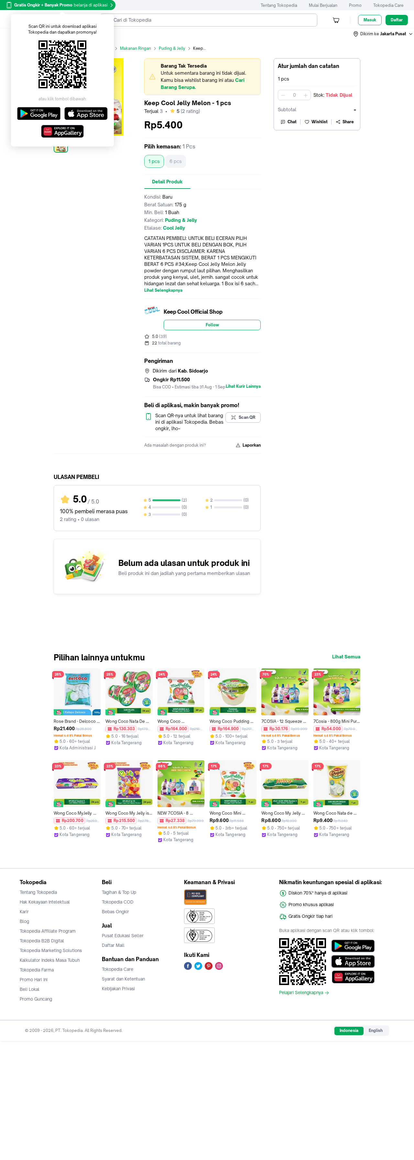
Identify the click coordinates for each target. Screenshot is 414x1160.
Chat (292, 121)
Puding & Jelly (172, 48)
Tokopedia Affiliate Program (48, 931)
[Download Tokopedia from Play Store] (353, 945)
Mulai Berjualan (323, 5)
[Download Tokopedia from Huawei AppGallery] (353, 976)
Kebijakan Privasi (118, 988)
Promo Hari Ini (34, 979)
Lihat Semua (346, 656)
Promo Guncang (36, 999)
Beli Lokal (29, 989)
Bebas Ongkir (115, 911)
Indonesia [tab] (349, 1030)
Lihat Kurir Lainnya (243, 386)
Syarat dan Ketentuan (123, 978)
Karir (24, 911)
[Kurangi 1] (283, 95)
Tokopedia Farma (37, 969)
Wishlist (319, 121)
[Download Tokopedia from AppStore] (353, 961)
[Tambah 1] (306, 95)
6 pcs (175, 161)
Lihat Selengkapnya (163, 290)
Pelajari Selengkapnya (301, 992)
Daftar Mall (113, 945)
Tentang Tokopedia (279, 5)
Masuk (370, 19)
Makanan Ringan (135, 48)
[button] (383, 34)
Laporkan (252, 445)
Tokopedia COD (118, 902)
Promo (355, 5)
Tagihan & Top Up (119, 892)
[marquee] (202, 76)
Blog (24, 921)
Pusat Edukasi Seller (123, 935)
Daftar (397, 19)
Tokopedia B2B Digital (42, 940)
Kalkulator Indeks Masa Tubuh (50, 960)
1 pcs (154, 161)
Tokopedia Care (388, 5)
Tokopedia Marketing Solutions (51, 950)
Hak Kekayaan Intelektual (45, 902)
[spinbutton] (294, 95)
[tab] (167, 182)
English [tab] (376, 1030)
